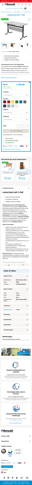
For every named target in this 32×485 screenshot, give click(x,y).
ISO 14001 (18, 450)
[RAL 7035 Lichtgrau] (12, 106)
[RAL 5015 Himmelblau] (21, 102)
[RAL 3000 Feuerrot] (8, 102)
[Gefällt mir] (8, 265)
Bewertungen (21, 483)
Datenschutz (13, 482)
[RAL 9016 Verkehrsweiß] (16, 106)
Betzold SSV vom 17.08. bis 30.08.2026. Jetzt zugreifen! (14, 1)
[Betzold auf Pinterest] (12, 478)
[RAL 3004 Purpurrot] (4, 102)
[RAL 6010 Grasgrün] (16, 102)
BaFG (15, 483)
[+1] (27, 126)
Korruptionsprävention (7, 483)
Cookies (28, 483)
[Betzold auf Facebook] (4, 478)
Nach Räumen (17, 12)
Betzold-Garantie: (8, 309)
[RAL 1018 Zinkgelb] (12, 102)
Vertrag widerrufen (7, 466)
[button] (16, 95)
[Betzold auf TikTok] (17, 478)
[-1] (18, 126)
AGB (19, 482)
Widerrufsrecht (24, 482)
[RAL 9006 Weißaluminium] (8, 106)
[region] (16, 261)
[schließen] (31, 1)
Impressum (6, 482)
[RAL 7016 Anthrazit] (4, 106)
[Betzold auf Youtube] (21, 478)
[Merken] (29, 19)
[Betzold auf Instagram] (8, 478)
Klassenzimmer (27, 12)
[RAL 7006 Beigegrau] (25, 102)
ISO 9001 (18, 453)
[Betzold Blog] (27, 478)
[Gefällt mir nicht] (23, 265)
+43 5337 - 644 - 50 (17, 420)
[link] (25, 4)
